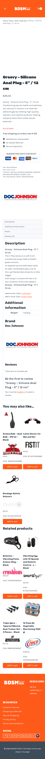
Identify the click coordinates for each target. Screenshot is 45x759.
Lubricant (26, 293)
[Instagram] (14, 736)
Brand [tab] (7, 231)
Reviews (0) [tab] (10, 236)
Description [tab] (10, 222)
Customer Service (11, 707)
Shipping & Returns (12, 711)
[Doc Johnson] (21, 197)
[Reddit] (28, 736)
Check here (26, 296)
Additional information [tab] (14, 227)
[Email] (19, 736)
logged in (21, 392)
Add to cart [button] (12, 466)
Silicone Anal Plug (27, 176)
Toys (28, 174)
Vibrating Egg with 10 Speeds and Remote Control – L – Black (31, 562)
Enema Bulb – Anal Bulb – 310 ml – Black (12, 437)
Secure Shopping (11, 715)
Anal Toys (14, 172)
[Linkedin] (24, 736)
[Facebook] (5, 736)
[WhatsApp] (33, 736)
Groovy (18, 176)
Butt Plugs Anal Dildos (25, 172)
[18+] (38, 736)
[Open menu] (5, 8)
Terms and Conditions (13, 723)
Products (23, 174)
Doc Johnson (11, 176)
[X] (10, 736)
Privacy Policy (9, 719)
